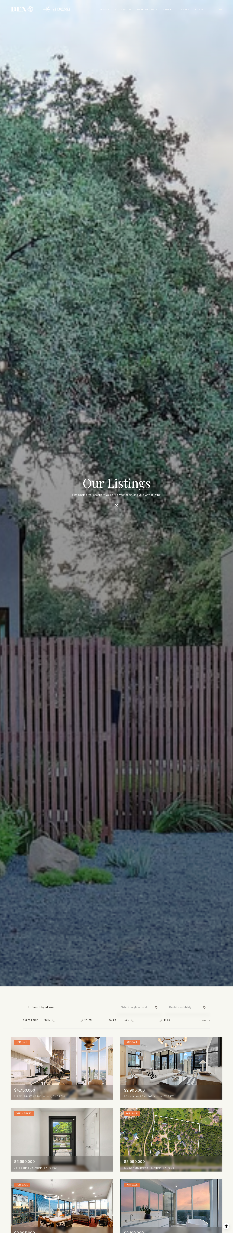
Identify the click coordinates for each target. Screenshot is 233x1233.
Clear (203, 1020)
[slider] (54, 1020)
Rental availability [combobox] (180, 1007)
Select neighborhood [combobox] (134, 1007)
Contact (201, 9)
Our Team (183, 9)
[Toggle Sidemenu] (219, 9)
